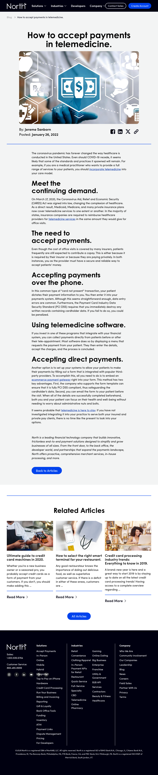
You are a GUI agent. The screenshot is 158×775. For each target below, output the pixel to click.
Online (40, 660)
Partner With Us (128, 687)
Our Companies (128, 660)
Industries (57, 5)
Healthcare (98, 700)
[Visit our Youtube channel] (31, 674)
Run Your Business (46, 692)
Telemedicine (78, 699)
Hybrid (40, 669)
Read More (16, 596)
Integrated (42, 674)
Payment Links (44, 729)
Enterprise (98, 664)
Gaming (96, 651)
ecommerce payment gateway (51, 379)
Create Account (139, 5)
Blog (122, 669)
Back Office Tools (46, 710)
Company (96, 5)
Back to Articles (47, 470)
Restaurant (77, 676)
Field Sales (125, 683)
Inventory (41, 719)
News (122, 674)
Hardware (42, 683)
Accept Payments (46, 651)
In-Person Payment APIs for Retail (79, 668)
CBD (73, 695)
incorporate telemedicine (105, 169)
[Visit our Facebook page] (16, 674)
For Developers (44, 742)
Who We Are (126, 651)
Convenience (78, 655)
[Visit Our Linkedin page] (24, 674)
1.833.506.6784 (15, 657)
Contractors (98, 691)
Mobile (40, 664)
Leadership (125, 664)
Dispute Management (48, 733)
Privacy (123, 692)
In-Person (42, 655)
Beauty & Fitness (101, 696)
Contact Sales (115, 5)
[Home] (17, 6)
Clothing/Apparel (81, 660)
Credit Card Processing (49, 687)
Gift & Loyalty (43, 706)
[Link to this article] (136, 132)
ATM (39, 724)
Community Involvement (133, 655)
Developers (78, 5)
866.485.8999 (14, 667)
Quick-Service (79, 681)
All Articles (79, 616)
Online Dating (100, 655)
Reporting (42, 701)
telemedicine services (62, 219)
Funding (41, 715)
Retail (74, 651)
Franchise (97, 669)
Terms (122, 696)
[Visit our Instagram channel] (9, 674)
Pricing (40, 738)
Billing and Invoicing (47, 696)
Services (97, 686)
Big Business (99, 660)
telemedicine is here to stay (78, 410)
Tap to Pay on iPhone (48, 678)
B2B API (96, 682)
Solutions (37, 5)
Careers (123, 678)
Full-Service (78, 686)
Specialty (76, 690)
